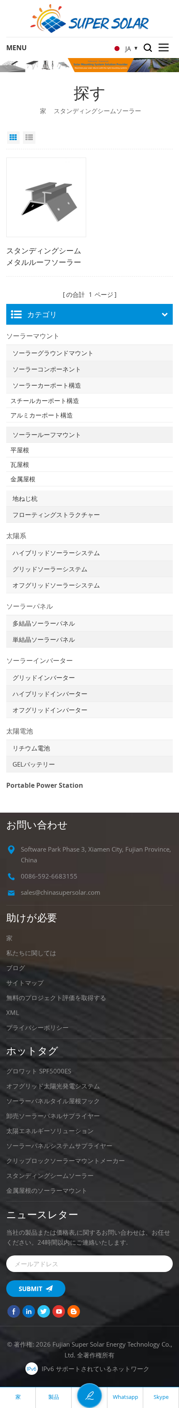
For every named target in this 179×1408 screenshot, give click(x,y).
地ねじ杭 (24, 498)
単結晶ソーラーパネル (43, 639)
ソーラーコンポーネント (46, 369)
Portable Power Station (44, 785)
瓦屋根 (19, 464)
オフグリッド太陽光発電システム (53, 1086)
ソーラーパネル (29, 606)
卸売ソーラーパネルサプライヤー (53, 1116)
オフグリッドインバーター (49, 710)
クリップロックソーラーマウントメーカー (65, 1160)
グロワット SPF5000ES (38, 1071)
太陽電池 (19, 731)
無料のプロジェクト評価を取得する (56, 997)
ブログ (15, 968)
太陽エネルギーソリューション (50, 1130)
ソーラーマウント (33, 335)
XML (12, 1012)
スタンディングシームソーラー (50, 1175)
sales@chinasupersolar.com (60, 892)
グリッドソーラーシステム (49, 569)
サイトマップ (25, 982)
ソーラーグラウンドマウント (53, 353)
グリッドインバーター (43, 677)
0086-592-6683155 (49, 876)
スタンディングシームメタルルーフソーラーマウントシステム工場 (43, 256)
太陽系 (16, 535)
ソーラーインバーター (39, 660)
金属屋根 (22, 479)
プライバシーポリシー (37, 1027)
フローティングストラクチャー (56, 514)
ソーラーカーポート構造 (46, 385)
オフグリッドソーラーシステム (56, 585)
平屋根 (19, 450)
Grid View (13, 137)
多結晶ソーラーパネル (43, 623)
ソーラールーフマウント (46, 434)
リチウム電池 (31, 748)
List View (29, 137)
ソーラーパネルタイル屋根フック (53, 1101)
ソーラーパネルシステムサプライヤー (59, 1145)
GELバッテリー (33, 764)
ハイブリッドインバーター (49, 693)
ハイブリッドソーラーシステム (56, 553)
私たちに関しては (31, 953)
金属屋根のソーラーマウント (46, 1190)
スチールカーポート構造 (44, 400)
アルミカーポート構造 (41, 415)
